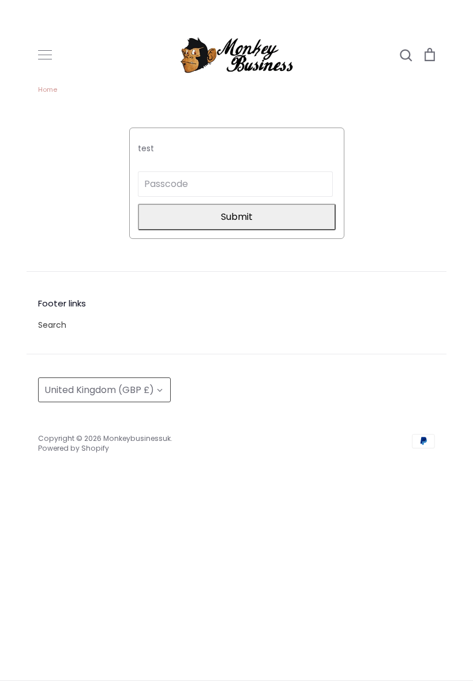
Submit (237, 216)
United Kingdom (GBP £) (99, 389)
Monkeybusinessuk (137, 438)
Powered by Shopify (73, 448)
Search (52, 325)
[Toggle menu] (45, 55)
